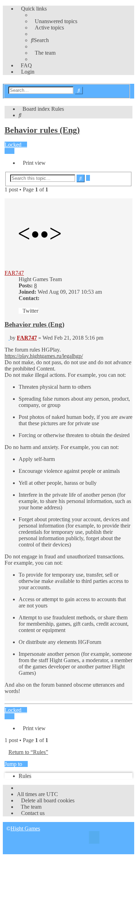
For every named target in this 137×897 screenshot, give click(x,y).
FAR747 (14, 273)
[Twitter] (94, 838)
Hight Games (25, 828)
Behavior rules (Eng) (42, 130)
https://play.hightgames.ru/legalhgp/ (44, 356)
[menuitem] (54, 21)
